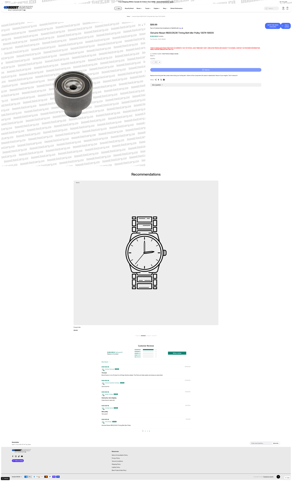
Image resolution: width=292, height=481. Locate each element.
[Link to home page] (21, 450)
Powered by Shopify (268, 476)
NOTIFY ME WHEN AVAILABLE (273, 26)
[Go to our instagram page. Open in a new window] (16, 456)
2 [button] (145, 431)
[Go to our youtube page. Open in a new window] (22, 456)
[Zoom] (142, 25)
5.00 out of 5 (118, 352)
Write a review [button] (177, 353)
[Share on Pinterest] (164, 80)
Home (128, 16)
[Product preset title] (146, 253)
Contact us (7, 2)
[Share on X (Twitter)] (161, 80)
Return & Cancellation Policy (120, 455)
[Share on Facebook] (158, 80)
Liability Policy (116, 467)
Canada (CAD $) (16, 476)
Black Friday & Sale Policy (119, 470)
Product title (77, 327)
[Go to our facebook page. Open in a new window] (13, 456)
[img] (105, 367)
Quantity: (152, 58)
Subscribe (275, 443)
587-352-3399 (283, 1)
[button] (154, 36)
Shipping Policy (116, 464)
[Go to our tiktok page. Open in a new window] (19, 456)
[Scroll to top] (278, 477)
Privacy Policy (116, 458)
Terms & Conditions (117, 461)
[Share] (156, 80)
